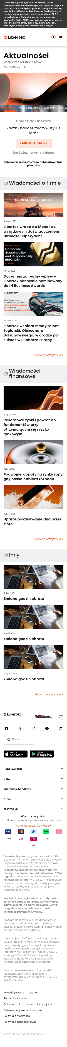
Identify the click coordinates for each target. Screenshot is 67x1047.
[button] (61, 37)
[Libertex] (25, 37)
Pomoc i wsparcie (15, 998)
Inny (14, 555)
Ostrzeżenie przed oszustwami (23, 1010)
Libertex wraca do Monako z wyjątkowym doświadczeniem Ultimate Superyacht (31, 231)
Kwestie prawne (14, 993)
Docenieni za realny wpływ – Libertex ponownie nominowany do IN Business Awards (33, 281)
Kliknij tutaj (45, 22)
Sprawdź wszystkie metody (33, 826)
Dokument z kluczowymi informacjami (28, 1004)
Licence (33, 993)
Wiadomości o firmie (30, 108)
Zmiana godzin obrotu (24, 599)
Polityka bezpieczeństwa (20, 1022)
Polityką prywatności (17, 1016)
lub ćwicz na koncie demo (33, 152)
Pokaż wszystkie (48, 355)
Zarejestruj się (34, 143)
